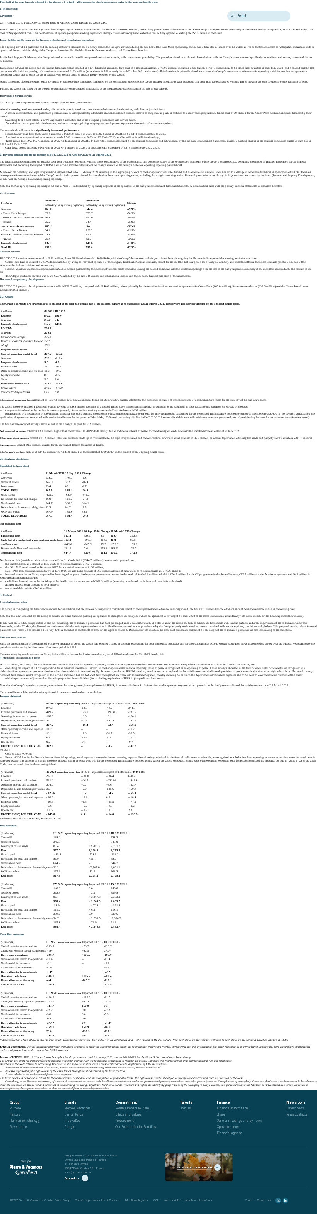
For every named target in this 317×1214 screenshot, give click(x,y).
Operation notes (228, 1126)
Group (14, 1102)
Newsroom (295, 1102)
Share (221, 1114)
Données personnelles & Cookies (97, 1200)
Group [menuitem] (63, 16)
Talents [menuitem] (129, 16)
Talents (186, 1102)
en (299, 16)
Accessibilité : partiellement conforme (188, 1200)
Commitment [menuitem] (105, 16)
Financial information (232, 1108)
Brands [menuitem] (81, 16)
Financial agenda (229, 1133)
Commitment (126, 1102)
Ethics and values (128, 1114)
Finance (223, 1102)
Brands (70, 1102)
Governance (18, 1126)
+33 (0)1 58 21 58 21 (78, 1172)
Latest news (295, 1108)
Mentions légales (136, 1200)
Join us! (186, 1108)
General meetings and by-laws (239, 1120)
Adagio (70, 1126)
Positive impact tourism (132, 1108)
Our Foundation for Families (135, 1126)
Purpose (15, 1108)
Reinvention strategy (25, 1120)
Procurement (124, 1120)
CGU (156, 1200)
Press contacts (296, 1114)
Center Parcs (74, 1114)
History (15, 1114)
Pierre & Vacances (77, 1108)
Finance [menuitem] (148, 16)
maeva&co (72, 1120)
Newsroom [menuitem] (171, 16)
